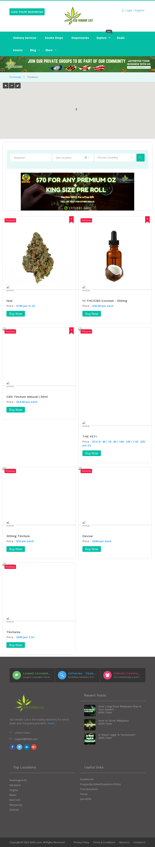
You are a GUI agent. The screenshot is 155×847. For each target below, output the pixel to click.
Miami (12, 794)
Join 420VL (86, 798)
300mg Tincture (18, 536)
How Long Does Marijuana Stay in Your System (119, 708)
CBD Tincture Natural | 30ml (27, 397)
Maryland (14, 785)
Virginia (13, 790)
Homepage (15, 77)
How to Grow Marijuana (113, 720)
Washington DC (18, 780)
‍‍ (33, 50)
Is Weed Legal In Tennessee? (117, 734)
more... (52, 723)
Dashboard (86, 779)
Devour (87, 536)
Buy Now (15, 314)
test (9, 301)
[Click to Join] (77, 64)
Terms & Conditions (104, 842)
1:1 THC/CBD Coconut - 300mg (104, 301)
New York (14, 799)
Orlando (14, 809)
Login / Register (135, 10)
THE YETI (89, 436)
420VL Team (105, 712)
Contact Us (139, 842)
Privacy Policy (81, 842)
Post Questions (89, 789)
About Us (124, 842)
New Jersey (15, 804)
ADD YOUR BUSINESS (27, 12)
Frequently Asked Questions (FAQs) (100, 784)
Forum (84, 794)
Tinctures (13, 632)
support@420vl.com (26, 738)
